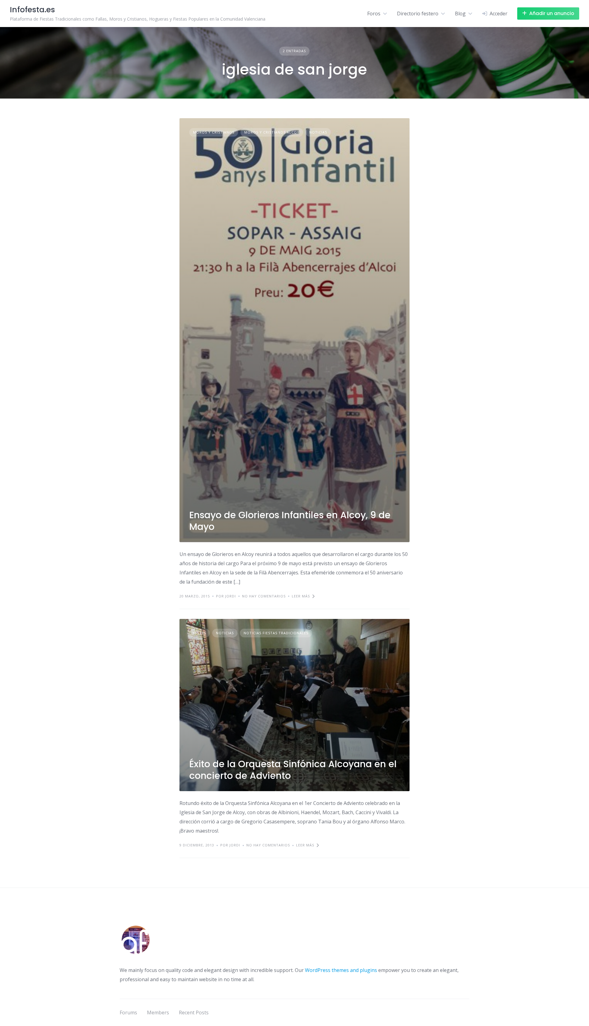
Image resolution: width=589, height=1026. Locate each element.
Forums (128, 1012)
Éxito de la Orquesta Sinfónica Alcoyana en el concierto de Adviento (293, 769)
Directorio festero (417, 13)
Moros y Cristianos (213, 132)
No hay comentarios (264, 596)
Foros (373, 13)
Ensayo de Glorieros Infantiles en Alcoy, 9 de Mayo (290, 520)
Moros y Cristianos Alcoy (271, 132)
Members (158, 1012)
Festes (199, 633)
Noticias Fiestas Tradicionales (276, 633)
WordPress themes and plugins (341, 970)
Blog (460, 13)
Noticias (318, 132)
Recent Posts (194, 1012)
